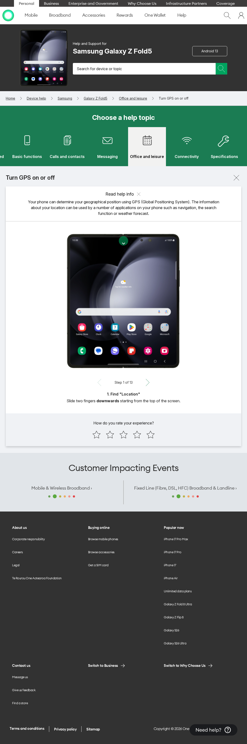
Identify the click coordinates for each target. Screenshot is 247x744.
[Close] (236, 178)
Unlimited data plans (178, 591)
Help (181, 15)
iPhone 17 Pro (172, 552)
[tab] (27, 146)
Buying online (99, 527)
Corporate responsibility (28, 539)
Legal (16, 565)
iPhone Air (171, 578)
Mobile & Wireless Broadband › (61, 488)
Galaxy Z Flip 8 (174, 617)
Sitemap (93, 729)
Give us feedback (23, 690)
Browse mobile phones (103, 539)
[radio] (96, 434)
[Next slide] (147, 382)
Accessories (93, 15)
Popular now (174, 527)
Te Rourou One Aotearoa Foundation (37, 578)
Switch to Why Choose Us (185, 665)
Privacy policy (65, 729)
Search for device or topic (99, 68)
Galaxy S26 (171, 630)
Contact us (21, 665)
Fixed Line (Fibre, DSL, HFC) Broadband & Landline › (185, 488)
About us (19, 527)
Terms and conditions (27, 728)
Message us (20, 677)
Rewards (125, 15)
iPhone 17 (170, 565)
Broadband (60, 15)
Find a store (20, 703)
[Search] (221, 69)
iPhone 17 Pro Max (176, 539)
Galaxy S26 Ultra (175, 643)
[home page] (8, 15)
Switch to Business (103, 665)
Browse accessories (101, 552)
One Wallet (155, 15)
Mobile (31, 15)
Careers (17, 552)
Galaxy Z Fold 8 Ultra (178, 604)
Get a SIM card (98, 565)
